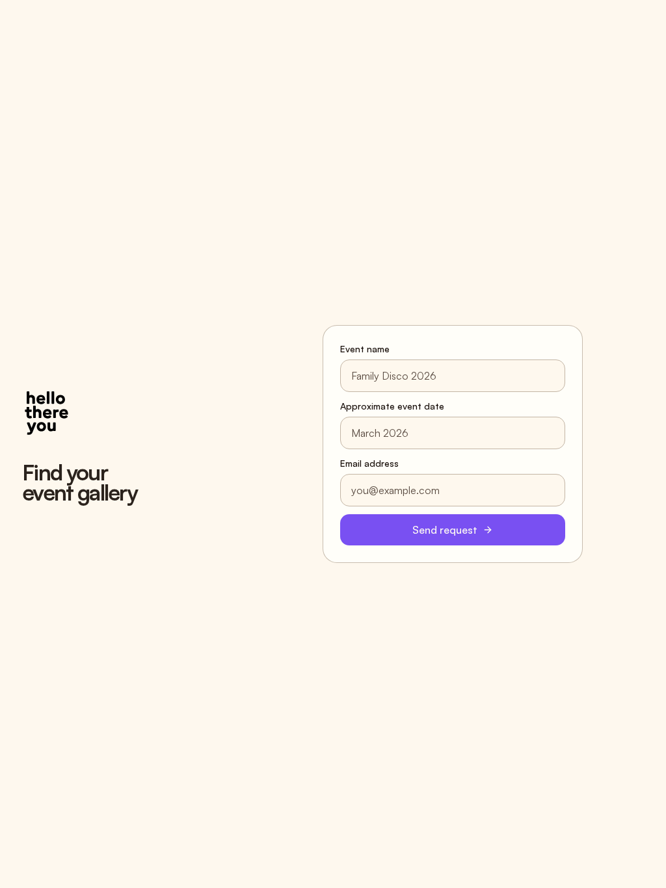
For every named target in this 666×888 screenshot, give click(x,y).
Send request (444, 529)
